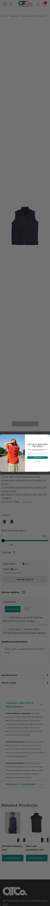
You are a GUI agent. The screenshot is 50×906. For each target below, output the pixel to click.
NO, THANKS (37, 461)
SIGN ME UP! (37, 457)
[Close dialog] (48, 436)
